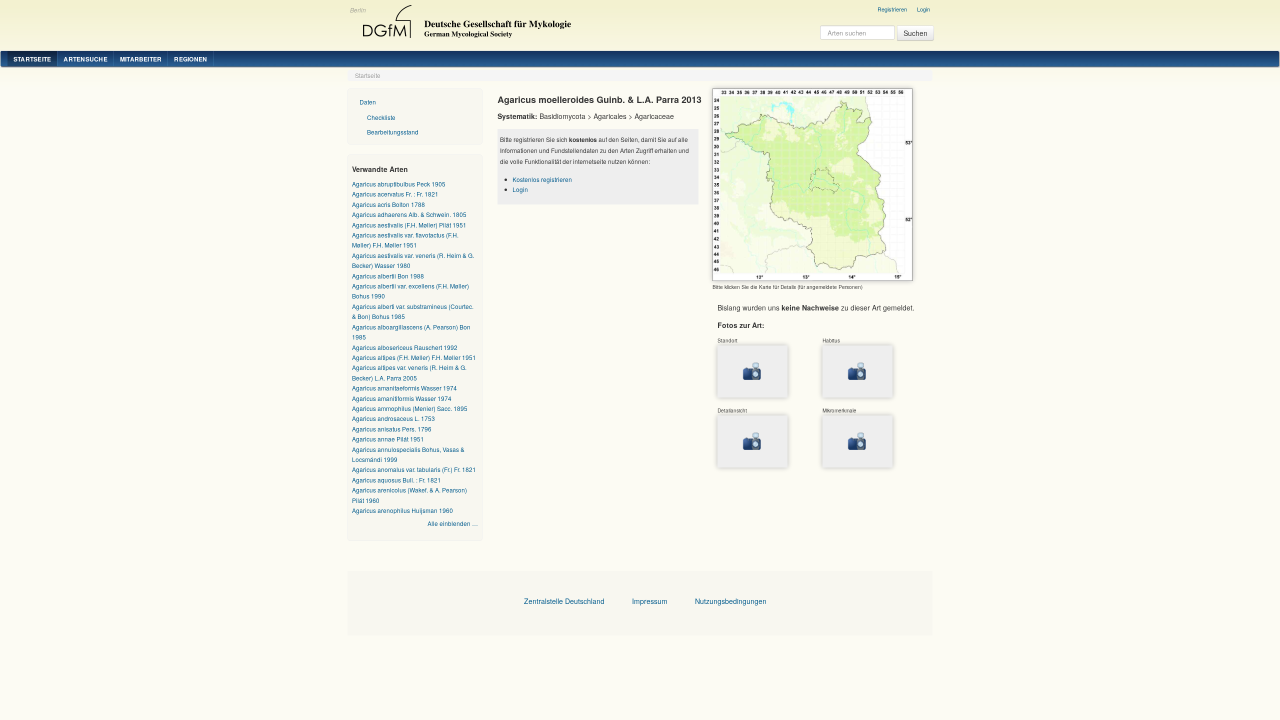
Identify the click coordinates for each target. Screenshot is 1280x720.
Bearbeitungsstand (392, 132)
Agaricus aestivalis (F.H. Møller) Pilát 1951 (409, 224)
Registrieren (892, 9)
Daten (368, 102)
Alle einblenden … (453, 523)
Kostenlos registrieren (542, 179)
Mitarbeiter (141, 59)
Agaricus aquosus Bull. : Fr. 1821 (396, 480)
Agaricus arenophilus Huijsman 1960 (402, 510)
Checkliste (381, 117)
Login (923, 9)
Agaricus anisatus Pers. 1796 (392, 428)
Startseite (32, 59)
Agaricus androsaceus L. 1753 (393, 418)
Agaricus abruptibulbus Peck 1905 (399, 184)
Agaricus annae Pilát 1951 (388, 438)
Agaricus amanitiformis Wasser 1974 (402, 398)
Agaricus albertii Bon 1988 (388, 276)
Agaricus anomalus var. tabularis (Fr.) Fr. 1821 (414, 469)
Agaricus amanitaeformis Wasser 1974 (404, 388)
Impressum (650, 601)
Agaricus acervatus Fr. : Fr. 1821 (395, 194)
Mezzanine (465, 19)
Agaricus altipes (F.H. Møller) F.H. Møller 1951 (414, 357)
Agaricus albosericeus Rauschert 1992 (405, 347)
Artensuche (85, 59)
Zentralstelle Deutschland (564, 601)
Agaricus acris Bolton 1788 (388, 204)
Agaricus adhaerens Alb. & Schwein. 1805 (409, 214)
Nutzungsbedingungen (730, 601)
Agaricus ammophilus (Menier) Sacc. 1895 (410, 408)
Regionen (190, 59)
